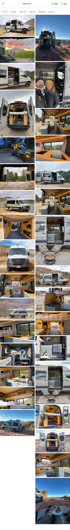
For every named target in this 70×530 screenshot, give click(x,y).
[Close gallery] (3, 3)
